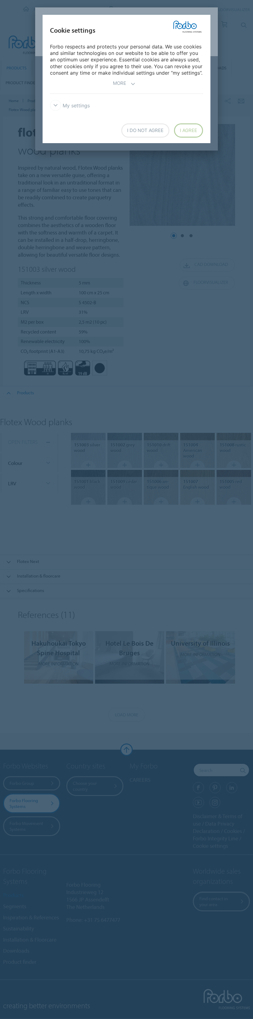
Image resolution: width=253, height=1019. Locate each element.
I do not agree (145, 130)
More (119, 83)
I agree (188, 130)
